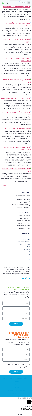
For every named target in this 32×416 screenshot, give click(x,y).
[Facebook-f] (29, 278)
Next (4, 185)
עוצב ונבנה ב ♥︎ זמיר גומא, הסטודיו (16, 390)
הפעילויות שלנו (26, 239)
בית (29, 237)
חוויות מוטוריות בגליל (24, 218)
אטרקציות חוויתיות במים (23, 225)
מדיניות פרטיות (16, 384)
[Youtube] (23, 278)
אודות (28, 247)
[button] (28, 2)
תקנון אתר (16, 381)
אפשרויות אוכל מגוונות (24, 228)
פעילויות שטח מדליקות (24, 216)
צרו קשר (28, 254)
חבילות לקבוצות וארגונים (23, 242)
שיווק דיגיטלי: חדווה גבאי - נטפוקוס (16, 393)
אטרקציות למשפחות (24, 244)
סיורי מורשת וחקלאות (24, 223)
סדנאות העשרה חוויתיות (23, 220)
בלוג (29, 251)
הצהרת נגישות (16, 387)
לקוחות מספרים (26, 249)
